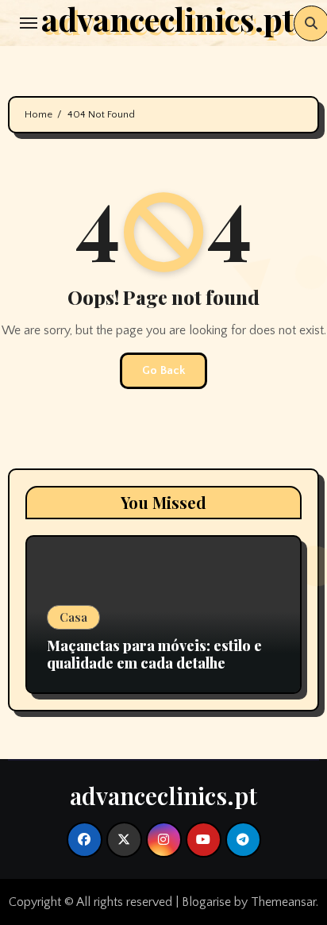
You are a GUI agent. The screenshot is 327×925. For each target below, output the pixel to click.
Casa (73, 617)
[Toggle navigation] (28, 23)
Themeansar (283, 902)
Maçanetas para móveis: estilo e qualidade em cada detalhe (154, 654)
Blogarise (206, 902)
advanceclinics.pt (163, 795)
